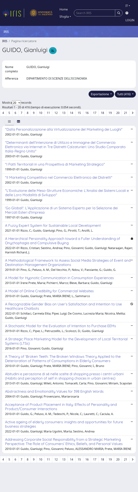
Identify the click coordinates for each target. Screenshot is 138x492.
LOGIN (129, 20)
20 (117, 113)
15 (79, 113)
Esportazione (100, 94)
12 (56, 113)
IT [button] (126, 6)
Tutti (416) (124, 94)
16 (87, 113)
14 (71, 113)
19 (110, 113)
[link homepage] (13, 13)
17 (94, 113)
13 (63, 113)
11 (48, 113)
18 (102, 113)
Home (63, 9)
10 (40, 113)
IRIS (4, 41)
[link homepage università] (41, 13)
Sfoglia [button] (64, 17)
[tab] (9, 121)
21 (125, 113)
